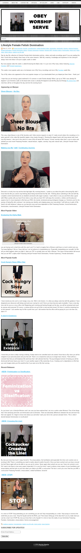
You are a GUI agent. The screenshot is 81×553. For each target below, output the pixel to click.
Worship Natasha (43, 544)
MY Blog (34, 2)
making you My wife (18, 52)
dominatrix (60, 48)
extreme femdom (73, 48)
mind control (37, 524)
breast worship (18, 48)
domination (53, 48)
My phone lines (71, 81)
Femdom (61, 70)
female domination (6, 50)
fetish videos (8, 52)
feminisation (65, 50)
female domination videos (19, 50)
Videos (74, 2)
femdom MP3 (48, 50)
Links (52, 2)
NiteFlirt (65, 2)
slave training (46, 524)
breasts (25, 48)
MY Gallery (43, 2)
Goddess (5, 2)
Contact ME (24, 2)
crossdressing (32, 48)
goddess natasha (8, 524)
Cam (58, 2)
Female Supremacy (33, 50)
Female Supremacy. (15, 66)
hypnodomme (18, 524)
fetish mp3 (73, 50)
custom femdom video (43, 48)
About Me (15, 2)
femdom (41, 50)
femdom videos (57, 50)
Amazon (5, 6)
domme (65, 48)
